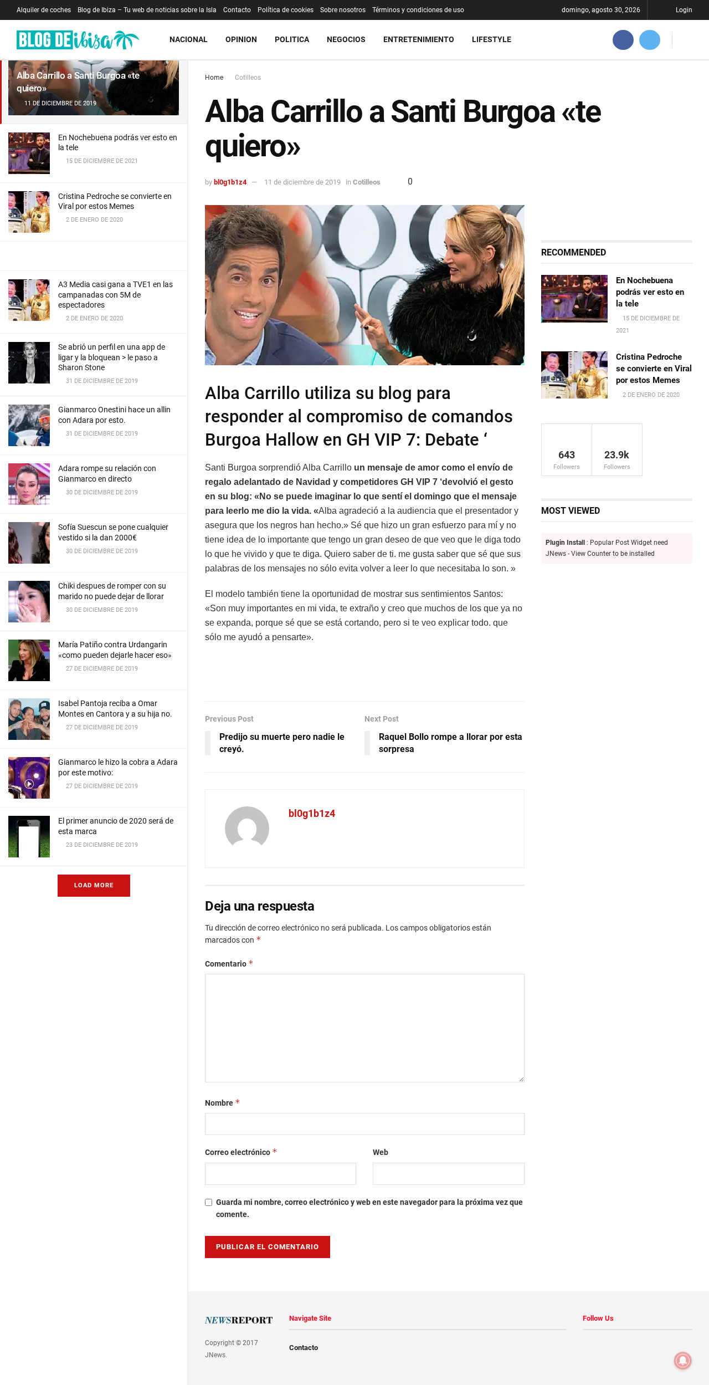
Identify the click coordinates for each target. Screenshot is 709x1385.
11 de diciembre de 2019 (302, 182)
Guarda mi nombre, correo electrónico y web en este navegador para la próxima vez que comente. (369, 1208)
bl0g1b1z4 (230, 182)
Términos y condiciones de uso (418, 10)
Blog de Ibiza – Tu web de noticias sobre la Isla (147, 10)
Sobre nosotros (343, 10)
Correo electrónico (241, 1152)
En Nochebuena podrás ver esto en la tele (650, 292)
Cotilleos (248, 77)
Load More (94, 885)
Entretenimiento (418, 39)
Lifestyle (491, 39)
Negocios (346, 39)
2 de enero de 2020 (650, 394)
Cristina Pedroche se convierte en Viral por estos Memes (654, 368)
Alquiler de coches (44, 10)
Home (214, 77)
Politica (292, 39)
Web (380, 1152)
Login (683, 10)
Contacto (237, 10)
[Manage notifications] (683, 1360)
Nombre (222, 1102)
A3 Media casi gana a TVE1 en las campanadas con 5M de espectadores (115, 294)
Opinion (241, 39)
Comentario (229, 963)
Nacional (188, 39)
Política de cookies (286, 10)
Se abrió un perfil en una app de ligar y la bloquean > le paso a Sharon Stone (111, 357)
